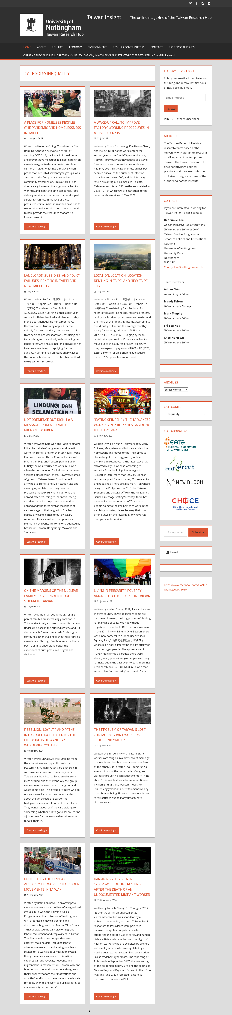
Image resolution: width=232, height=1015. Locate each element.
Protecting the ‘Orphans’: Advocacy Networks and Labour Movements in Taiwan (51, 884)
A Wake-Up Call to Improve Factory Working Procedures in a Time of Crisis (121, 127)
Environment (97, 47)
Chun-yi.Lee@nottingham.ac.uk (183, 267)
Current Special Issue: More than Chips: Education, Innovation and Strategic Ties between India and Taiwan (99, 55)
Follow (171, 109)
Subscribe (198, 532)
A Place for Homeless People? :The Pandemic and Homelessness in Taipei (52, 127)
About (41, 47)
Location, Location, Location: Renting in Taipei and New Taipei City (121, 281)
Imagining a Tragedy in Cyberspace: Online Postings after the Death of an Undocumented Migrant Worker (122, 886)
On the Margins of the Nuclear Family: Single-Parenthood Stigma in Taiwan (51, 596)
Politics (57, 47)
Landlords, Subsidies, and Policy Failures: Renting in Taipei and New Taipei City (52, 281)
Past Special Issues (182, 47)
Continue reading (36, 226)
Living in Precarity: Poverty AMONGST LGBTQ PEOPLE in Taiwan (122, 593)
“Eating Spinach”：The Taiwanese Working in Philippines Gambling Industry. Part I (122, 425)
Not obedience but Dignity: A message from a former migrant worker (48, 425)
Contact (157, 47)
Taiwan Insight (104, 17)
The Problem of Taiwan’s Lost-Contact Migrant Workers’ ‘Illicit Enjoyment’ (120, 735)
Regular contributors (129, 47)
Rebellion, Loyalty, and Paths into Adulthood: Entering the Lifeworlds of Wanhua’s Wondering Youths (50, 737)
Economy (75, 47)
